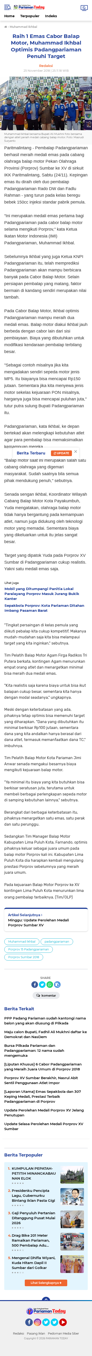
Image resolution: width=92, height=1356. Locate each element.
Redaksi (18, 1333)
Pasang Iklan (36, 1333)
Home (9, 16)
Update (62, 453)
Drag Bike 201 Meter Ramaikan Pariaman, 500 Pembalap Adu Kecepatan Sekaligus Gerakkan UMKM (31, 1240)
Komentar (48, 995)
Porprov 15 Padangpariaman (28, 949)
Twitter (48, 1328)
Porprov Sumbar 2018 (23, 957)
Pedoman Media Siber (63, 1333)
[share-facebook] (34, 984)
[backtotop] (46, 1301)
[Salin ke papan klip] (57, 984)
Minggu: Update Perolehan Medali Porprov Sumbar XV (38, 922)
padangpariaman (57, 941)
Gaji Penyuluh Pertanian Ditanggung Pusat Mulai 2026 (33, 1218)
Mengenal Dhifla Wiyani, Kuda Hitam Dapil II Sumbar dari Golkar (33, 1263)
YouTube (66, 1328)
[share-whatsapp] (49, 984)
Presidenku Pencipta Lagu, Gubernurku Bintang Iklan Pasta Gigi (33, 1195)
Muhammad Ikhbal (21, 941)
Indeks (51, 16)
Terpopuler (29, 16)
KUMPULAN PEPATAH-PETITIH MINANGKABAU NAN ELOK (34, 1173)
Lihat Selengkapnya (45, 1283)
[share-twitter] (42, 984)
